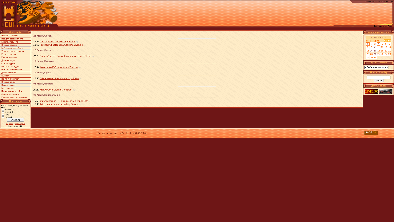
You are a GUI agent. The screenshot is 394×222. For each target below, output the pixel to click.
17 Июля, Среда (42, 50)
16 (371, 51)
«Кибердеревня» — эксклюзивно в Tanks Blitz (64, 101)
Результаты (9, 124)
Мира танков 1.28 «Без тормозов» (57, 41)
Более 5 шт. (9, 110)
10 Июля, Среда (42, 72)
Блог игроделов (8, 88)
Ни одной (8, 117)
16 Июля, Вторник (43, 61)
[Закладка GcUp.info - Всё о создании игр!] (41, 26)
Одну (7, 114)
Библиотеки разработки (12, 48)
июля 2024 (379, 37)
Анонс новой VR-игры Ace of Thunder (59, 67)
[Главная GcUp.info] (8, 26)
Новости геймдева (9, 36)
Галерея (5, 76)
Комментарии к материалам (14, 97)
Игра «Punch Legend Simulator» (56, 89)
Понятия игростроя (10, 79)
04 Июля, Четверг (43, 83)
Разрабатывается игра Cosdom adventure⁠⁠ (61, 45)
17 (375, 51)
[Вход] (35, 26)
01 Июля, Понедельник (46, 95)
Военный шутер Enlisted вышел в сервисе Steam (65, 56)
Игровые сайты (8, 82)
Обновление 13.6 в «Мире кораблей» (59, 78)
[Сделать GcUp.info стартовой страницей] (38, 26)
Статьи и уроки (8, 63)
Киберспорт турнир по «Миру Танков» (60, 104)
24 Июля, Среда (42, 36)
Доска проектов (8, 73)
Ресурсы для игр (9, 54)
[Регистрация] (27, 26)
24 (375, 54)
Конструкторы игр (9, 42)
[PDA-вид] (44, 26)
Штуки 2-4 (9, 112)
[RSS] (47, 26)
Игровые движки (9, 45)
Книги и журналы (9, 57)
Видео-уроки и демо (10, 66)
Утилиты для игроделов (12, 51)
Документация (8, 60)
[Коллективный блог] (18, 26)
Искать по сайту (8, 85)
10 (375, 47)
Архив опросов (20, 124)
